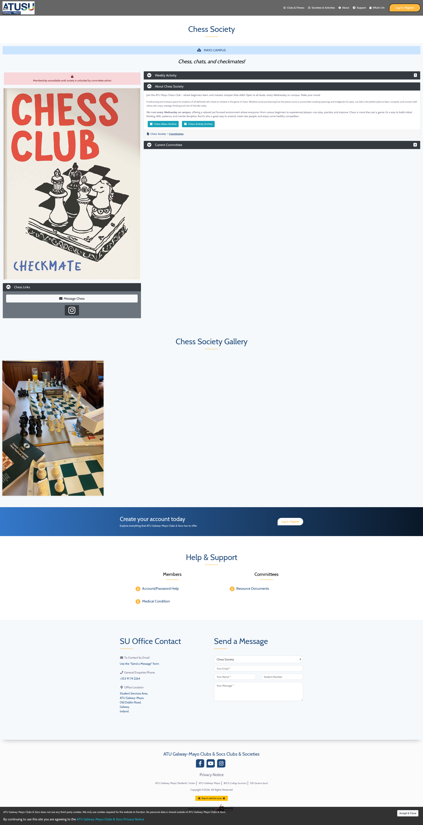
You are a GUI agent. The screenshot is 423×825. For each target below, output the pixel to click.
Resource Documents (252, 588)
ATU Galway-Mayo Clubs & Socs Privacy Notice (110, 819)
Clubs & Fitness (295, 7)
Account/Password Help (160, 588)
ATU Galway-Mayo (209, 783)
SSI (259, 783)
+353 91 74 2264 (130, 678)
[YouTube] (211, 764)
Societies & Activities (323, 7)
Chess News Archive (165, 124)
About (345, 7)
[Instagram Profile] (72, 310)
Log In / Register (405, 7)
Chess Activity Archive (200, 124)
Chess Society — (167, 133)
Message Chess (74, 298)
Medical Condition (156, 601)
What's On (379, 7)
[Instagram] (222, 764)
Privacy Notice (212, 774)
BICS (235, 783)
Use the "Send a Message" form (139, 664)
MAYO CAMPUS (215, 50)
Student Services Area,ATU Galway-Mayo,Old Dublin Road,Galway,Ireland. (134, 702)
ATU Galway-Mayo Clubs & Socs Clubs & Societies (211, 754)
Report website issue (211, 798)
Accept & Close (407, 813)
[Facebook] (201, 764)
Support (361, 7)
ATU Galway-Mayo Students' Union (175, 783)
